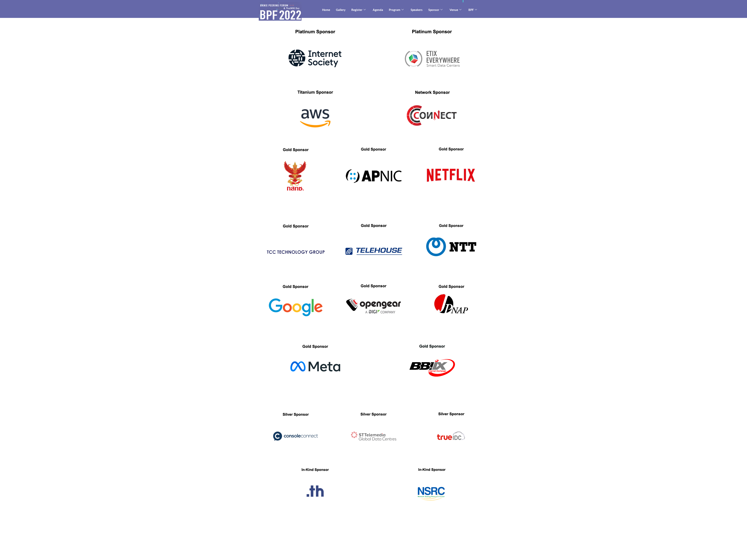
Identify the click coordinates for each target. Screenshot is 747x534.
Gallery (340, 9)
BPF (471, 9)
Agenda (378, 9)
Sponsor (433, 9)
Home (326, 9)
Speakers (417, 9)
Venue (454, 9)
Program (394, 9)
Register (356, 9)
